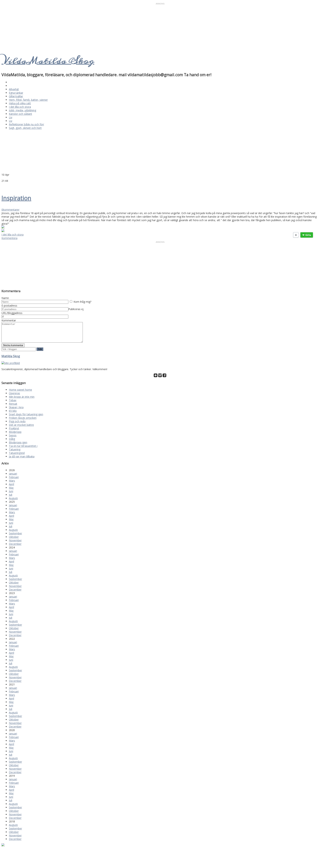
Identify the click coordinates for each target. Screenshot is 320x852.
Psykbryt (14, 428)
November (15, 540)
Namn (5, 298)
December (15, 544)
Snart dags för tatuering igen (26, 414)
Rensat (13, 403)
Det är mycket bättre (21, 425)
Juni (11, 491)
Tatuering (14, 449)
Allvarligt (14, 89)
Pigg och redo (17, 421)
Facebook (8, 186)
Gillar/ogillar (16, 96)
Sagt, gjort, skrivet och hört (25, 128)
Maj (11, 487)
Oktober (14, 537)
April (11, 484)
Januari (13, 473)
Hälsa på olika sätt (20, 103)
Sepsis (12, 435)
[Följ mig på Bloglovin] (155, 376)
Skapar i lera (16, 407)
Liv (10, 117)
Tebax (12, 400)
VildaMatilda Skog (47, 61)
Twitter (3, 186)
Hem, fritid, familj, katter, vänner (28, 100)
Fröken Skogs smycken (22, 418)
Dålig (12, 439)
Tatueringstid (17, 453)
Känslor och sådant (20, 114)
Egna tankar (16, 92)
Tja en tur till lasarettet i (23, 446)
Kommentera (9, 238)
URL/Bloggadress (11, 313)
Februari (14, 477)
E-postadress (9, 305)
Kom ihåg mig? (82, 301)
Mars (12, 480)
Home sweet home (20, 389)
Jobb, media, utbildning (22, 110)
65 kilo (13, 411)
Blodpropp (15, 432)
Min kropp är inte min (21, 396)
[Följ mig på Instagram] (160, 376)
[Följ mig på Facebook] (164, 376)
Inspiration (16, 198)
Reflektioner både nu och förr (26, 124)
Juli (10, 494)
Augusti (13, 498)
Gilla (308, 235)
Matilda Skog (10, 356)
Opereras (14, 393)
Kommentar (8, 320)
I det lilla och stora (20, 107)
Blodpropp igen (18, 442)
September (15, 533)
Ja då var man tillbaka (21, 456)
